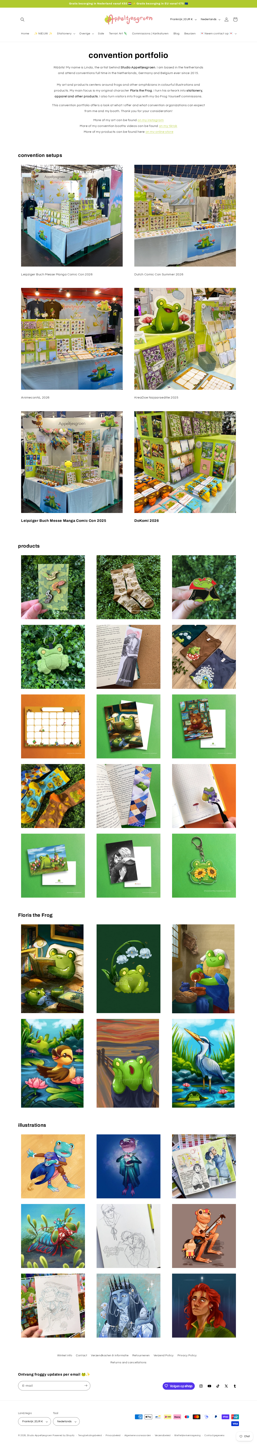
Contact (81, 1355)
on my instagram (151, 120)
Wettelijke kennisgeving (187, 1436)
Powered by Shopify (63, 1436)
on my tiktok (168, 126)
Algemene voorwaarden (137, 1436)
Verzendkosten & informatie (110, 1355)
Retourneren (141, 1355)
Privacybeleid (113, 1436)
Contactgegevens (214, 1436)
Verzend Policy (164, 1355)
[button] (22, 19)
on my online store (159, 131)
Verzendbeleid (163, 1436)
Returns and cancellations (128, 1362)
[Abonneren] (85, 1385)
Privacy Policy (187, 1355)
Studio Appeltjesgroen (39, 1436)
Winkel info (64, 1355)
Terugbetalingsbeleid (90, 1436)
